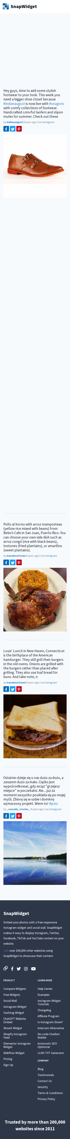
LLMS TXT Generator (51, 1053)
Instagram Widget (15, 1007)
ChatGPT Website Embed (14, 1020)
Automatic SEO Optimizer (47, 1045)
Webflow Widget (13, 1053)
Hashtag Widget (13, 1013)
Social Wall (10, 1001)
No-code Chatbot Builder (49, 1035)
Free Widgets (11, 995)
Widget (24, 6)
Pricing (7, 1059)
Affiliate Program (48, 1016)
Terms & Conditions (50, 1093)
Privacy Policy (46, 1099)
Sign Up (8, 1065)
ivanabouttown (16, 555)
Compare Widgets (14, 989)
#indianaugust (14, 103)
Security (43, 1087)
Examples (44, 995)
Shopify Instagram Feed (15, 1035)
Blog (40, 1069)
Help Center (45, 989)
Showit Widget (12, 1028)
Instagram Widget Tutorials (49, 1002)
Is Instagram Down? (50, 1022)
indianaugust (15, 122)
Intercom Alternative (51, 1028)
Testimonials (46, 1075)
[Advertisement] (35, 53)
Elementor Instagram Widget (17, 1045)
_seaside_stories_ (18, 809)
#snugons (56, 103)
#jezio (53, 803)
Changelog (44, 1010)
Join (6, 950)
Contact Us (45, 1081)
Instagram (48, 122)
